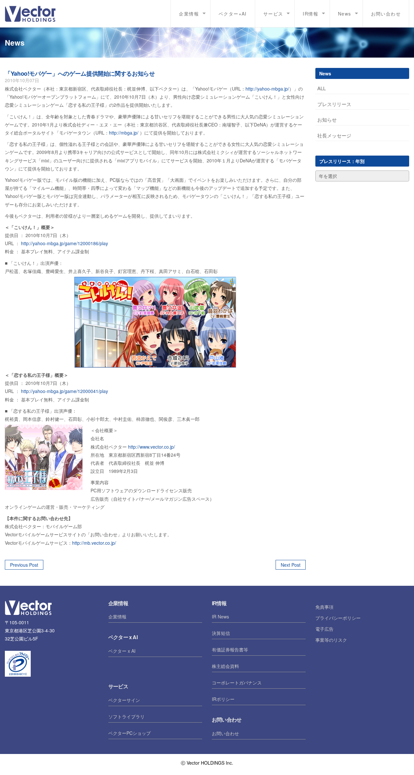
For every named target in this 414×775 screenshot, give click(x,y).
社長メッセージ (334, 135)
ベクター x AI (122, 651)
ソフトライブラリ (126, 716)
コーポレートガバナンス (237, 682)
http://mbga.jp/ (124, 132)
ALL (321, 88)
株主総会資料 (225, 666)
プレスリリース (334, 104)
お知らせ (327, 119)
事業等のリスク (331, 640)
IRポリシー (223, 699)
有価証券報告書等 (230, 649)
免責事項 (324, 607)
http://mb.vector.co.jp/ (94, 543)
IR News (220, 616)
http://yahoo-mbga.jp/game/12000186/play (64, 243)
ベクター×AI (233, 13)
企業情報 (117, 616)
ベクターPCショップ (129, 733)
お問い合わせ (386, 13)
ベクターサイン (124, 700)
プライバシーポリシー (338, 618)
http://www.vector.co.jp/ (151, 446)
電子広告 (324, 629)
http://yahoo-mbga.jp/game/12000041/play (64, 391)
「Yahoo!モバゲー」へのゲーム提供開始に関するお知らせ (80, 73)
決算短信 (221, 633)
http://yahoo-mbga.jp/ (267, 88)
